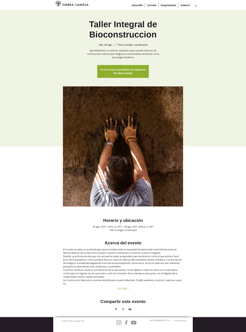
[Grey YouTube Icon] (133, 322)
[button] (151, 5)
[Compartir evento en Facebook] (116, 309)
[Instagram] (118, 322)
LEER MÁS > (123, 288)
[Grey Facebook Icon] (126, 322)
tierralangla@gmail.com (160, 320)
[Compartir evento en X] (123, 309)
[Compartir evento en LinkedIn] (130, 309)
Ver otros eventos (123, 73)
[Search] (196, 6)
